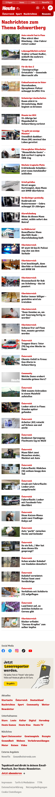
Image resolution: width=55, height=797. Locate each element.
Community (33, 704)
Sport (19, 13)
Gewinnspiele (32, 736)
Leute (13, 720)
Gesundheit (8, 741)
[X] (10, 650)
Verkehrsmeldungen (38, 741)
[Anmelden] (43, 8)
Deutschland (36, 700)
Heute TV (38, 725)
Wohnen (20, 741)
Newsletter (8, 709)
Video (24, 745)
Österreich (8, 13)
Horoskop (44, 720)
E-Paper (9, 2)
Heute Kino (25, 725)
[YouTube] (30, 650)
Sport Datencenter (12, 736)
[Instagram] (16, 650)
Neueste (46, 13)
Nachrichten (8, 704)
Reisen (14, 745)
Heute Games (9, 725)
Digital (32, 720)
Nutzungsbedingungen (36, 787)
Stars (4, 720)
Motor (5, 745)
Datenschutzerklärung (12, 787)
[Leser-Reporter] (37, 8)
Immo (21, 2)
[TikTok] (23, 650)
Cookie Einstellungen (11, 792)
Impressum (7, 782)
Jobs (33, 2)
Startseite (7, 700)
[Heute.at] (8, 8)
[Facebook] (3, 650)
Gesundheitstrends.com (24, 756)
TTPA (39, 782)
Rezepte (46, 736)
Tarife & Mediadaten (24, 782)
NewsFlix (45, 2)
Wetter (46, 704)
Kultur (22, 720)
